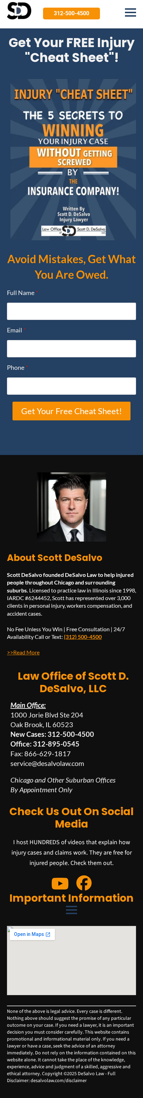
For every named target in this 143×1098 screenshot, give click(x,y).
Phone (17, 367)
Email (16, 330)
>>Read (16, 652)
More (32, 652)
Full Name (22, 292)
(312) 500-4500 (83, 636)
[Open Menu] (130, 12)
